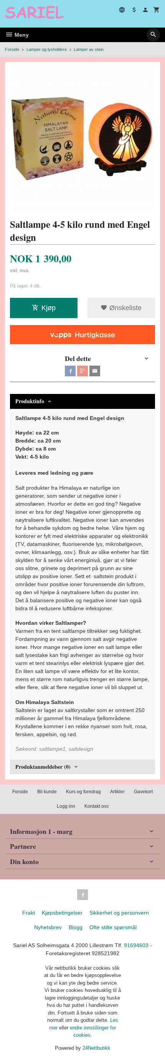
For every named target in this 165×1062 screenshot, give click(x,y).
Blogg (75, 927)
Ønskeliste (124, 308)
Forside (12, 49)
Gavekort (143, 791)
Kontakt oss (96, 806)
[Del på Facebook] (70, 371)
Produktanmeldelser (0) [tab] (43, 767)
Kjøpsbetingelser (62, 913)
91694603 (136, 945)
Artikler (117, 791)
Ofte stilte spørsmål (113, 927)
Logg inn (66, 806)
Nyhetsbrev (48, 927)
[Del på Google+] (82, 371)
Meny (21, 35)
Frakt (28, 913)
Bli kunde (47, 791)
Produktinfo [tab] (29, 401)
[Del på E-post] (94, 371)
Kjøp (48, 308)
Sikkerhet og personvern (119, 913)
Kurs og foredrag (83, 791)
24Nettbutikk (96, 1048)
